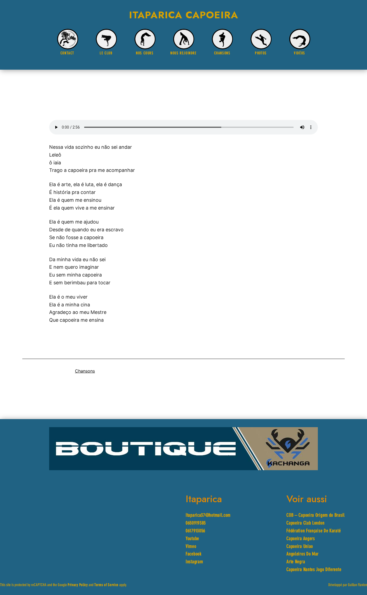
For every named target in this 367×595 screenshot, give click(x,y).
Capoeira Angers (300, 538)
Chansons (85, 371)
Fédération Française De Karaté (313, 531)
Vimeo (191, 546)
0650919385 (196, 523)
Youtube (192, 538)
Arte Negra (295, 562)
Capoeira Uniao (299, 546)
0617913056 (195, 531)
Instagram (194, 562)
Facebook (194, 554)
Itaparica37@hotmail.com (208, 515)
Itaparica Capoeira (183, 15)
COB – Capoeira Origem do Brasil (315, 515)
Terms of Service (106, 585)
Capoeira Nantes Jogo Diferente (313, 569)
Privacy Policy (78, 585)
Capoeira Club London (305, 523)
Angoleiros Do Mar (302, 554)
